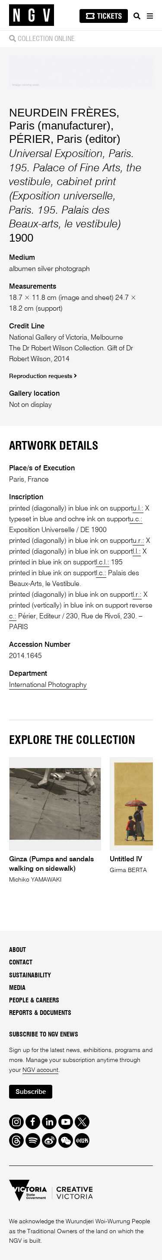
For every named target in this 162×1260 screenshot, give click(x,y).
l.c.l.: (102, 562)
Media (17, 988)
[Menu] (149, 16)
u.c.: (136, 519)
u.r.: (138, 541)
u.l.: (138, 508)
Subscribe (31, 1092)
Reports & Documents (40, 1013)
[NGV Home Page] (31, 15)
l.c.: (101, 573)
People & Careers (34, 1001)
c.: (12, 616)
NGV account (40, 1070)
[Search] (136, 16)
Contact (20, 963)
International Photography (48, 685)
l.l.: (137, 551)
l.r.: (137, 594)
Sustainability (30, 976)
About (17, 950)
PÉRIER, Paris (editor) (65, 139)
